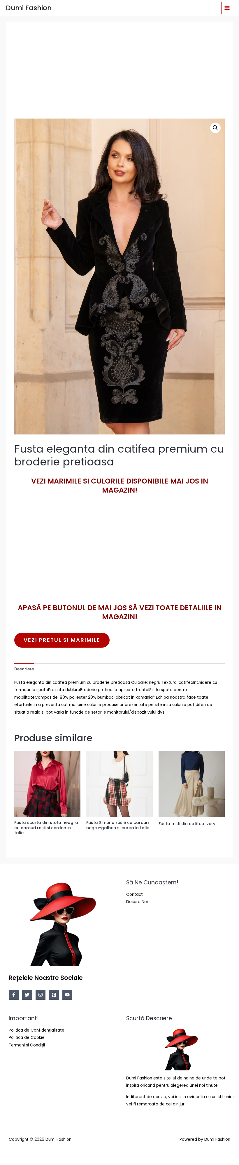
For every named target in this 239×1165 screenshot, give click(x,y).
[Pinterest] (54, 995)
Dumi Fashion (29, 8)
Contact (134, 894)
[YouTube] (67, 995)
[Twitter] (27, 995)
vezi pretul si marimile (62, 640)
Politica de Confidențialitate (36, 1030)
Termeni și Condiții (27, 1045)
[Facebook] (14, 995)
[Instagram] (40, 995)
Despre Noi (137, 902)
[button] (215, 128)
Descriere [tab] (24, 669)
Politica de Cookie (27, 1037)
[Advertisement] (120, 72)
